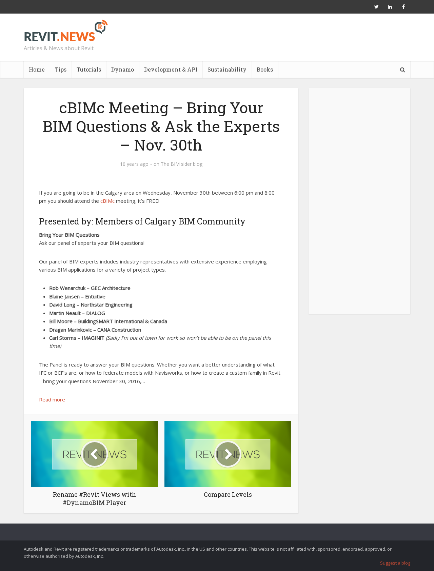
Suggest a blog (395, 563)
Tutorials (89, 69)
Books (265, 69)
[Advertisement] (359, 205)
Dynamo (122, 69)
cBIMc (107, 200)
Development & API (170, 69)
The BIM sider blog (181, 164)
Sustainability (227, 69)
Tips (60, 69)
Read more (52, 399)
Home (37, 69)
